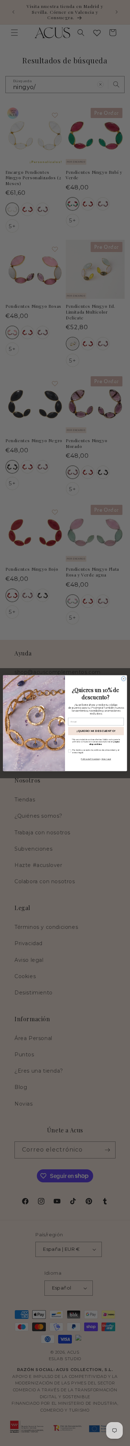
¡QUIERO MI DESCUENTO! (96, 731)
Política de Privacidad (90, 759)
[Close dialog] (123, 678)
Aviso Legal (106, 759)
